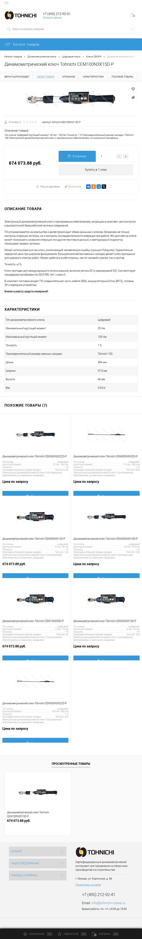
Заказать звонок (52, 17)
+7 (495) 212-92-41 (57, 14)
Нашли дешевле (50, 186)
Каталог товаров (25, 44)
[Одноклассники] (93, 186)
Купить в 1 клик (96, 169)
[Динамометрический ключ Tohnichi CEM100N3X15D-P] (71, 98)
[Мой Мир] (99, 186)
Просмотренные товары (71, 764)
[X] (104, 186)
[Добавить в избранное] (133, 89)
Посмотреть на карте (88, 884)
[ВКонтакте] (88, 186)
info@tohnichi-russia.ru (108, 903)
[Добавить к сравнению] (133, 97)
